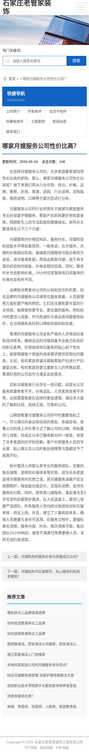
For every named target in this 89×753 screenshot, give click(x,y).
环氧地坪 (35, 111)
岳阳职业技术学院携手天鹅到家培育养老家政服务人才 (44, 686)
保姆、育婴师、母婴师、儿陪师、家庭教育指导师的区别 (44, 707)
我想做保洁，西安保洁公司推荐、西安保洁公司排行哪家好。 (44, 644)
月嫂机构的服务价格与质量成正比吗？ (50, 557)
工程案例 (38, 121)
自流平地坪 (58, 111)
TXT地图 (30, 748)
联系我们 (13, 132)
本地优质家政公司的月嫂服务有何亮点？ (38, 665)
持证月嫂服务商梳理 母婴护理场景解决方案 (40, 675)
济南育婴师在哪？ (21, 696)
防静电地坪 (14, 121)
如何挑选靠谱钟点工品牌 (26, 623)
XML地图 (62, 748)
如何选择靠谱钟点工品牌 (26, 634)
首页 (12, 79)
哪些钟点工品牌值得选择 (26, 613)
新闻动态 (60, 121)
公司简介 (13, 111)
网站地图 (46, 748)
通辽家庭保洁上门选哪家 (26, 654)
